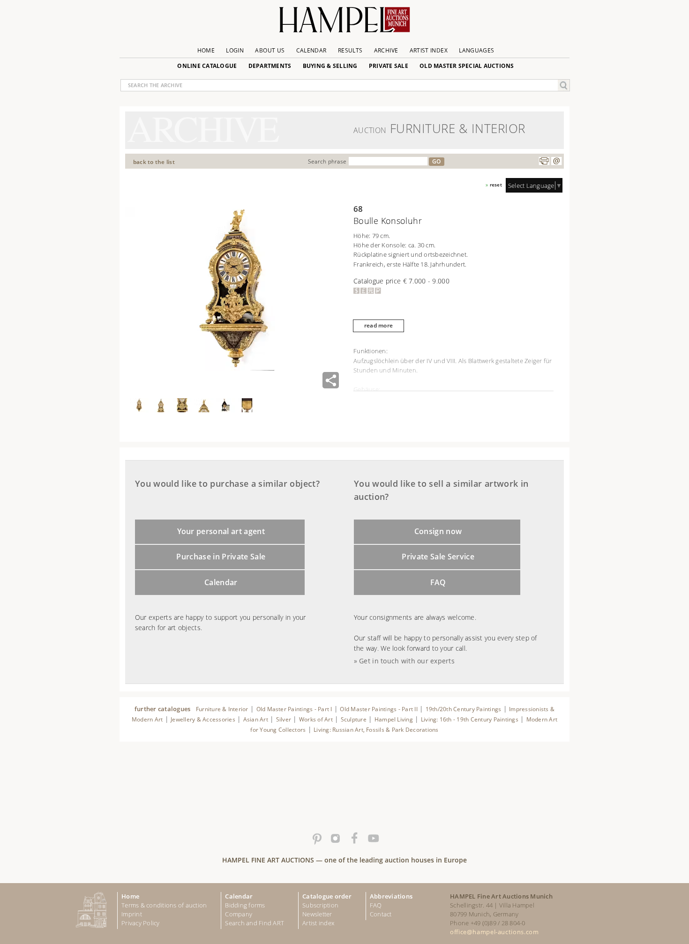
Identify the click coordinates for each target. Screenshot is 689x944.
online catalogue (207, 66)
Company (238, 914)
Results (350, 50)
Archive (386, 50)
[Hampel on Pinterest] (316, 839)
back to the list (154, 162)
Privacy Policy (140, 923)
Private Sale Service (438, 556)
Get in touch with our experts (407, 660)
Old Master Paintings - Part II (378, 709)
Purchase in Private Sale (220, 556)
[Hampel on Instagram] (335, 839)
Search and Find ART (254, 923)
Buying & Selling (330, 66)
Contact (381, 914)
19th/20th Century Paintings (464, 709)
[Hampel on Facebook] (354, 839)
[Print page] (544, 161)
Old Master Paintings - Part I (294, 709)
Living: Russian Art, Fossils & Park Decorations (376, 730)
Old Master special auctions (466, 66)
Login (235, 50)
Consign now (438, 531)
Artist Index (429, 50)
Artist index (318, 923)
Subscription (320, 905)
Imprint (131, 914)
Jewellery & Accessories (203, 719)
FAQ (438, 582)
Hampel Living (393, 719)
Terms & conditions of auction (164, 905)
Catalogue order (327, 896)
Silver (283, 719)
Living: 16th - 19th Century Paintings (469, 719)
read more (378, 325)
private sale (388, 66)
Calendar (311, 50)
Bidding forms (245, 905)
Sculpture (354, 719)
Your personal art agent (221, 531)
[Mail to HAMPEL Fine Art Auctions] (556, 161)
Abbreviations (391, 896)
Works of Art (316, 719)
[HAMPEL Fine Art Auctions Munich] (344, 23)
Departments (270, 66)
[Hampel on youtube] (373, 839)
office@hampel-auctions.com (494, 932)
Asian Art (255, 719)
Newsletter (317, 914)
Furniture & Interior (222, 709)
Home (206, 50)
